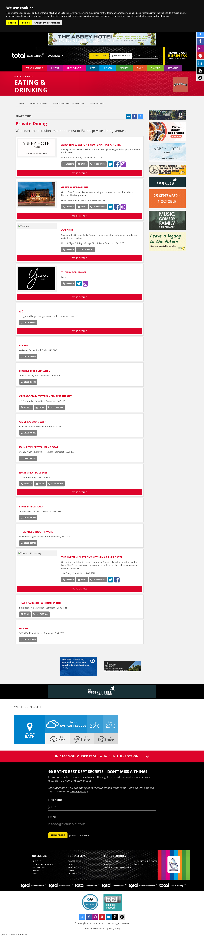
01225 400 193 (87, 249)
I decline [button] (25, 22)
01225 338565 (99, 206)
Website (70, 164)
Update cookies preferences (13, 934)
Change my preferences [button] (47, 22)
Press (34, 873)
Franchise (139, 864)
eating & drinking (34, 68)
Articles (72, 867)
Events (71, 864)
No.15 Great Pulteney (33, 472)
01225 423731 (30, 543)
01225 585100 (99, 579)
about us (36, 861)
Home (21, 103)
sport (92, 68)
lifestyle (55, 68)
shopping (155, 68)
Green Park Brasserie (74, 187)
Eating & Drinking (38, 103)
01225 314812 (30, 639)
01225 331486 (30, 433)
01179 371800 (42, 614)
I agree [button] (12, 22)
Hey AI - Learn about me (43, 864)
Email (83, 164)
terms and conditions (94, 928)
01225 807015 (57, 483)
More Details (79, 173)
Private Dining (96, 103)
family (140, 68)
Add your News (111, 864)
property (124, 68)
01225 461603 (99, 164)
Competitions (74, 861)
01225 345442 (30, 356)
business (108, 68)
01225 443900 (30, 322)
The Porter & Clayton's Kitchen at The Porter (91, 557)
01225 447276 (30, 458)
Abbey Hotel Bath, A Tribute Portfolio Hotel (91, 144)
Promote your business (145, 861)
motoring (173, 68)
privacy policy (113, 928)
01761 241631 (30, 517)
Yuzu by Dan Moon (73, 272)
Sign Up (71, 873)
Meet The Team (38, 867)
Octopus (67, 230)
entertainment (74, 68)
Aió (21, 311)
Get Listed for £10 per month (117, 867)
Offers (71, 870)
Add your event (111, 861)
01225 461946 (57, 407)
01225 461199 (30, 382)
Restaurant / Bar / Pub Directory (68, 103)
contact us (37, 870)
